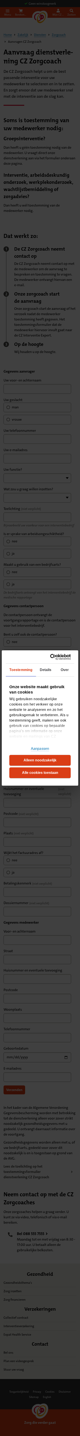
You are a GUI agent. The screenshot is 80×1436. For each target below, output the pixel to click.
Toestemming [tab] (20, 670)
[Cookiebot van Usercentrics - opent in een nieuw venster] (53, 657)
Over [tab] (65, 670)
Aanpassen (40, 748)
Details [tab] (46, 670)
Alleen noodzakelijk (40, 760)
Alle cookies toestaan (40, 773)
